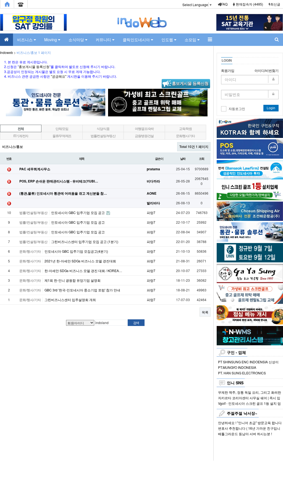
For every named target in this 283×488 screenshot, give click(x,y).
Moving (51, 39)
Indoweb (6, 52)
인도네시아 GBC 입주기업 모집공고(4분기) (76, 251)
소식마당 (77, 39)
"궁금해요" (58, 76)
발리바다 (153, 202)
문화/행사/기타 (185, 135)
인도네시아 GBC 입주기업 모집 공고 (78, 212)
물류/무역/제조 (62, 135)
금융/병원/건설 (144, 135)
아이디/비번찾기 (267, 71)
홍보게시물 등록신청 (34, 66)
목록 (205, 312)
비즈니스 (25, 39)
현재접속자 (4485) (249, 4)
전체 (21, 128)
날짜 (183, 158)
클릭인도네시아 (137, 39)
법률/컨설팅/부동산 (103, 135)
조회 (202, 158)
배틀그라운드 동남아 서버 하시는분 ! (245, 433)
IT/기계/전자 (20, 135)
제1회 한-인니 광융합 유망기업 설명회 (72, 280)
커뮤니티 (104, 39)
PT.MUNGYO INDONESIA (237, 367)
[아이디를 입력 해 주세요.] (250, 79)
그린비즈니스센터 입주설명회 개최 (70, 299)
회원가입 (227, 71)
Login (271, 108)
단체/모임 (62, 128)
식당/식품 (103, 128)
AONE (151, 193)
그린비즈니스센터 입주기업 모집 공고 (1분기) (84, 241)
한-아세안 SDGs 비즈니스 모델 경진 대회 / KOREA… (83, 270)
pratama (153, 168)
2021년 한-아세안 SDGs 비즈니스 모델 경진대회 (80, 261)
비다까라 (153, 181)
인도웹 (167, 39)
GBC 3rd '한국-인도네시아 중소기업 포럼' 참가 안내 (82, 290)
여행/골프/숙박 (144, 128)
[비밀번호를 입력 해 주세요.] (250, 94)
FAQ (224, 4)
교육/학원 (185, 128)
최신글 (275, 4)
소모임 (191, 39)
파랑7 (151, 212)
